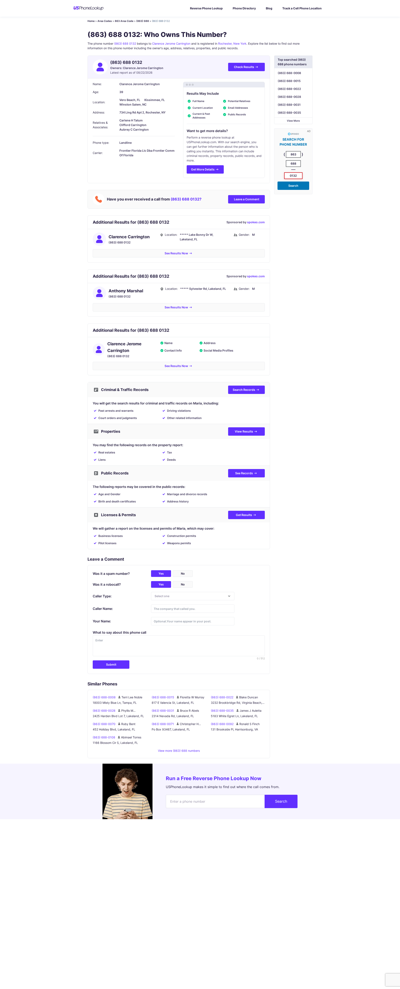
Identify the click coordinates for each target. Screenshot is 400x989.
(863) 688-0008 (289, 73)
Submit (111, 664)
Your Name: (102, 621)
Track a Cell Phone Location (302, 8)
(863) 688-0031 (289, 104)
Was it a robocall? (107, 584)
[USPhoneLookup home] (88, 8)
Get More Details (203, 169)
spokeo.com (256, 222)
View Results (244, 431)
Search (293, 185)
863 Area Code (124, 21)
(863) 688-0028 (289, 96)
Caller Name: (103, 609)
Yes (161, 573)
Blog (269, 8)
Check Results (244, 67)
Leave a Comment (246, 199)
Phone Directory (244, 8)
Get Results (244, 515)
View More (293, 120)
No (183, 573)
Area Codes (105, 21)
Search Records (244, 389)
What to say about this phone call (119, 632)
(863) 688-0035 (289, 112)
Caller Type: (102, 596)
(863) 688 (142, 21)
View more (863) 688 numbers (179, 750)
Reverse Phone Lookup (206, 8)
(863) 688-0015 (289, 81)
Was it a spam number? (111, 573)
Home (91, 21)
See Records (244, 473)
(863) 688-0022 (289, 89)
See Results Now (176, 253)
